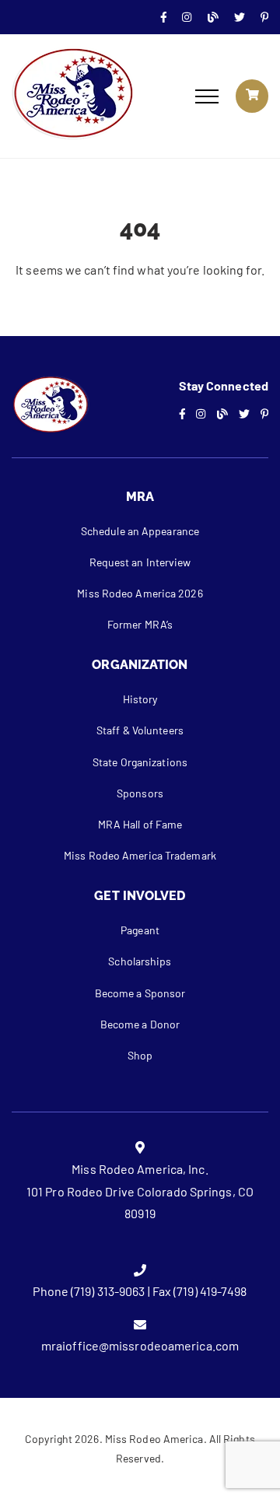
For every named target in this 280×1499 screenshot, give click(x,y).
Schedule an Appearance (140, 531)
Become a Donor (140, 1024)
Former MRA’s (140, 624)
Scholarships (139, 961)
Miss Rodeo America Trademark (140, 855)
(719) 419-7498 (210, 1291)
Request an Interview (140, 562)
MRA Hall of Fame (140, 824)
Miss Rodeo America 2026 (139, 593)
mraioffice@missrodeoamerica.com (140, 1345)
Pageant (140, 930)
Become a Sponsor (140, 993)
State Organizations (140, 762)
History (140, 699)
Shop (140, 1055)
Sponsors (140, 793)
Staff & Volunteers (140, 730)
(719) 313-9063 (108, 1291)
